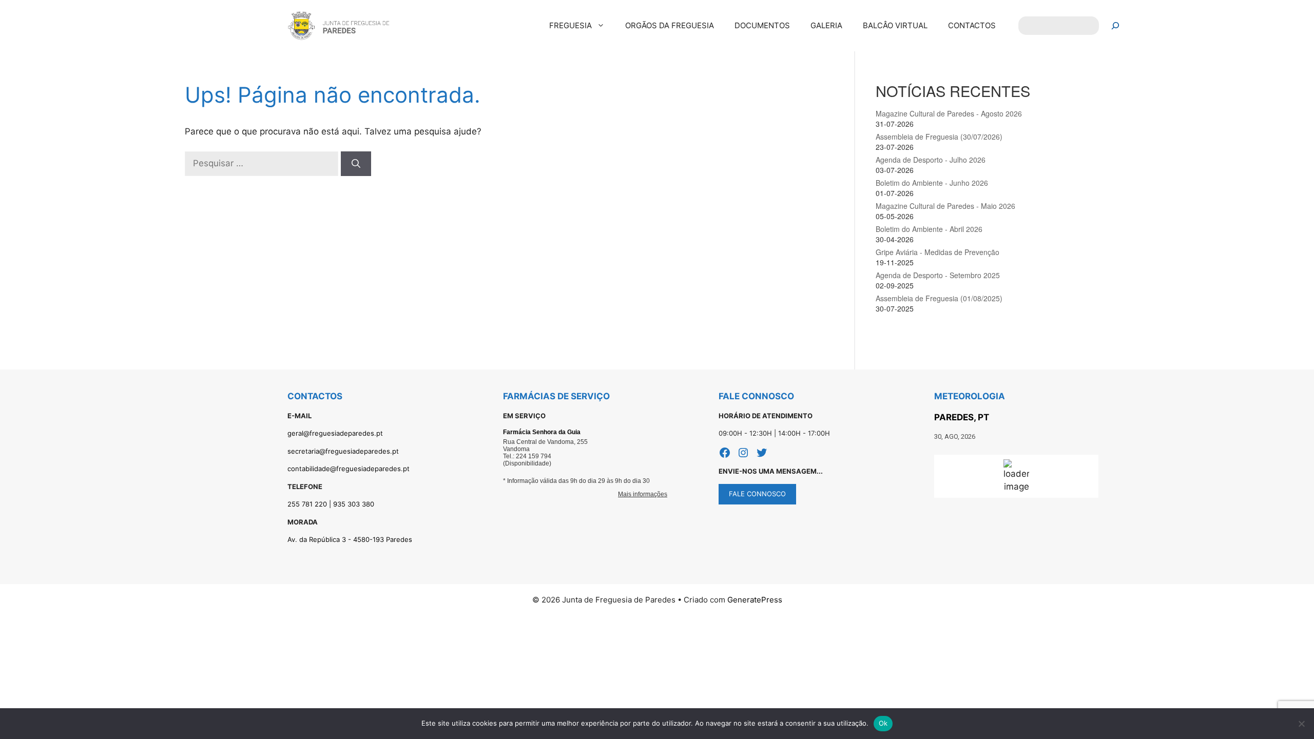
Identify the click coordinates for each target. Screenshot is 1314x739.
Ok (883, 723)
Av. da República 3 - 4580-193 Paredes (349, 539)
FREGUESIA (570, 25)
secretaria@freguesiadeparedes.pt (343, 451)
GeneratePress (754, 600)
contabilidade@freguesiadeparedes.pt (348, 468)
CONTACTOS (972, 25)
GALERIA (826, 25)
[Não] (1301, 723)
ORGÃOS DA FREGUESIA (669, 25)
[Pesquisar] (1115, 25)
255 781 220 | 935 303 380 (330, 504)
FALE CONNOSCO (757, 494)
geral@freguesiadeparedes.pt (335, 433)
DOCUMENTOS (762, 25)
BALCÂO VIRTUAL (895, 25)
